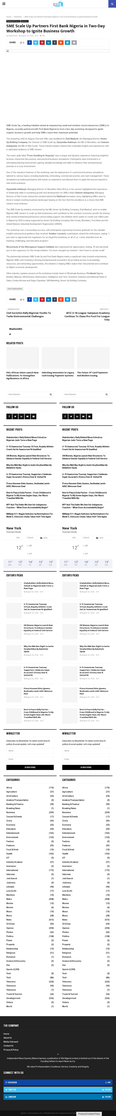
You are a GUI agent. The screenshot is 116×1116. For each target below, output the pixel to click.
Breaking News (13, 808)
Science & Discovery (15, 961)
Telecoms (11, 982)
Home (6, 1034)
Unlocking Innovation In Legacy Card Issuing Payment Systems (58, 374)
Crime (9, 821)
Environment (12, 837)
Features (10, 845)
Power (9, 940)
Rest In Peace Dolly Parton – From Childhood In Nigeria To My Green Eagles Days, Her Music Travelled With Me (28, 495)
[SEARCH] (51, 394)
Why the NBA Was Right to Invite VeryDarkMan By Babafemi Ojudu (39, 649)
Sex (8, 965)
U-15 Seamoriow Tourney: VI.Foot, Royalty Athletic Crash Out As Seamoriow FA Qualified (38, 607)
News (8, 920)
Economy (10, 825)
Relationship (12, 949)
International (12, 870)
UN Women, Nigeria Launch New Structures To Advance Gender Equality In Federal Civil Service (38, 628)
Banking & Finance (13, 21)
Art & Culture (12, 796)
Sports (9, 969)
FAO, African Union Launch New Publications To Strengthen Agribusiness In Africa (22, 376)
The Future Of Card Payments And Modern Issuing (92, 374)
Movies (9, 903)
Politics (9, 936)
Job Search (11, 878)
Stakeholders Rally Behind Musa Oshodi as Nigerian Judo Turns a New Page (38, 585)
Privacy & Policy (11, 1050)
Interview (10, 874)
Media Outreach (11, 1042)
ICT (7, 858)
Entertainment (12, 833)
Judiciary (10, 883)
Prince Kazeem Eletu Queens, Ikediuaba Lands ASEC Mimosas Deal (38, 691)
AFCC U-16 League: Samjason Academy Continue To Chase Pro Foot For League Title (87, 316)
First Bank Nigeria (15, 289)
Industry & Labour (14, 862)
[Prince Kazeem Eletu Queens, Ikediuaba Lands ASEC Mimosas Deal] (14, 695)
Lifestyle (10, 887)
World (9, 1006)
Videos (9, 1002)
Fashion (10, 841)
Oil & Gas (10, 924)
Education (11, 829)
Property (10, 944)
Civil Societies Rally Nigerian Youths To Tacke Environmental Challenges (28, 315)
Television (11, 986)
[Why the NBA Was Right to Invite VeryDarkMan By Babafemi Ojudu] (14, 652)
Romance (10, 957)
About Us (8, 1038)
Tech (8, 973)
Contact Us (8, 1046)
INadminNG (13, 36)
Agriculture (11, 792)
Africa (9, 788)
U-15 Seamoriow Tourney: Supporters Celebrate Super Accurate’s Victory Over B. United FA (37, 671)
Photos (9, 932)
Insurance (11, 866)
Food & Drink (12, 849)
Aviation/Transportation (17, 800)
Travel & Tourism (14, 994)
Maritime (10, 895)
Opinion (10, 928)
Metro (9, 899)
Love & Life (11, 891)
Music (9, 911)
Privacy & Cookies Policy (89, 1114)
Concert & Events (14, 817)
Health (9, 854)
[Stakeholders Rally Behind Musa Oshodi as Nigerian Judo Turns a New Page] (14, 589)
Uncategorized (13, 998)
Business (24, 21)
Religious (10, 953)
